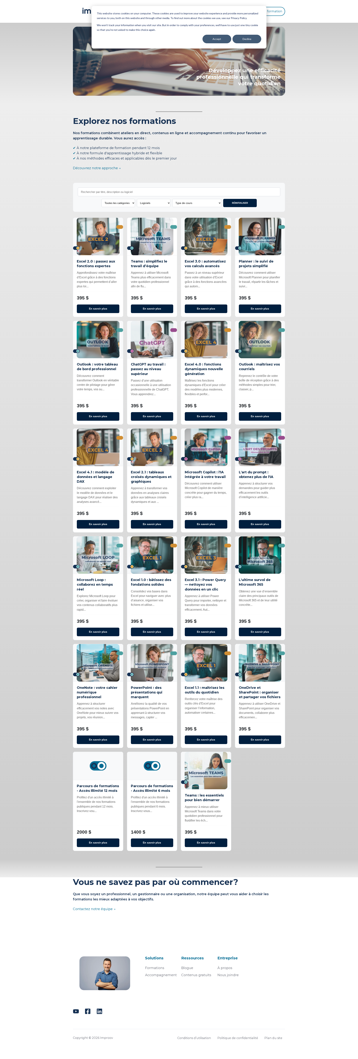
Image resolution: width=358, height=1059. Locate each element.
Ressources (192, 958)
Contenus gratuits (196, 975)
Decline (247, 38)
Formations (154, 968)
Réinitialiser (240, 203)
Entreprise (227, 958)
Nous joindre (228, 975)
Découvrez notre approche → (97, 168)
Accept (217, 38)
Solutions (154, 958)
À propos (224, 968)
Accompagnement (161, 975)
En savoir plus (98, 308)
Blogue (187, 968)
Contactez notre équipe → (94, 909)
